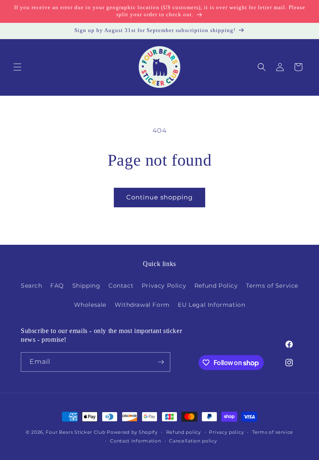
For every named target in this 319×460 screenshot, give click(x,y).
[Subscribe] (161, 362)
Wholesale (90, 304)
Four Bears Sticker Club (75, 432)
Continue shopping (159, 197)
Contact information (135, 441)
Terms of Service (272, 285)
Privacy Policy (164, 285)
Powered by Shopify (132, 432)
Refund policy (183, 432)
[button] (17, 67)
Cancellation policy (193, 441)
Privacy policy (226, 432)
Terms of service (272, 432)
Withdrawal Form (142, 304)
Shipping (86, 285)
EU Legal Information (211, 304)
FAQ (57, 285)
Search (31, 285)
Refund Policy (216, 285)
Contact (120, 285)
